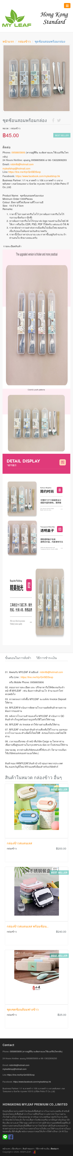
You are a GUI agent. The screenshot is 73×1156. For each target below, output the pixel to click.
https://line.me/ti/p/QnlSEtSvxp (24, 171)
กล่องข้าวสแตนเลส (19, 843)
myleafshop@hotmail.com (16, 168)
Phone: (7, 152)
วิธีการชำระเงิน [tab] (46, 657)
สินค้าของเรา (28, 1148)
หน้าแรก (8, 41)
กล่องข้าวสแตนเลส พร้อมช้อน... (28, 926)
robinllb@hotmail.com (22, 164)
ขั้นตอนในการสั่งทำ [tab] (18, 657)
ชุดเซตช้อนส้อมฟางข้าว (23, 1009)
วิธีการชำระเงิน (42, 1148)
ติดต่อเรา (55, 1148)
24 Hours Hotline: (13, 160)
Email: (6, 164)
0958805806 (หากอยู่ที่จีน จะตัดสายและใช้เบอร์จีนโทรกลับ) (36, 1051)
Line (5, 171)
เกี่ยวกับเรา (16, 1148)
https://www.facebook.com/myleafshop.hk (38, 176)
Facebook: (9, 176)
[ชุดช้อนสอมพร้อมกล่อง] (36, 78)
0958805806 (18, 152)
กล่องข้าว (24, 41)
